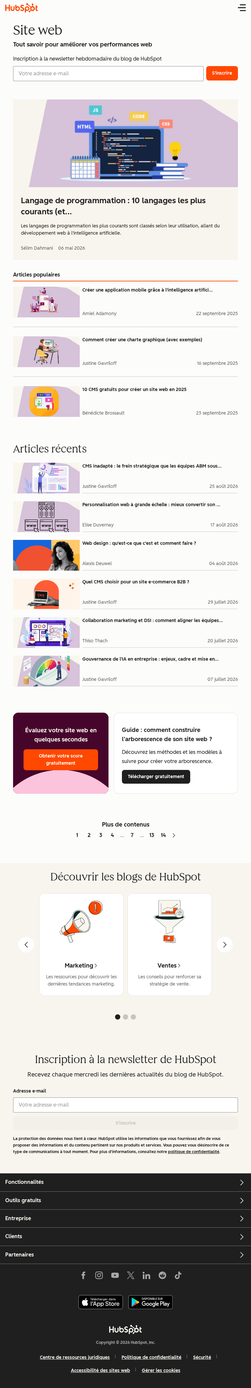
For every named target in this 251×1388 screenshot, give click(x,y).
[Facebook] (83, 1276)
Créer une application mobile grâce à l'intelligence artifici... (147, 290)
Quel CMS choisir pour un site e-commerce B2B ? (135, 582)
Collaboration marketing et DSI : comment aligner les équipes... (152, 620)
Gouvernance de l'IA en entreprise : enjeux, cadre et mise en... (150, 659)
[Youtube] (114, 1276)
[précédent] (26, 944)
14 (163, 835)
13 (151, 835)
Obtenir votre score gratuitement (61, 759)
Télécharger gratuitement (156, 776)
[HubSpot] (125, 1329)
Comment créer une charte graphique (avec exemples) (142, 340)
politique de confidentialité (193, 1151)
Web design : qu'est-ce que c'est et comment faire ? (139, 543)
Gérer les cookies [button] (161, 1370)
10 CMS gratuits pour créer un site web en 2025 (134, 389)
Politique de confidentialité (151, 1357)
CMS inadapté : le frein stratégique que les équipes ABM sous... (152, 466)
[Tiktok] (178, 1276)
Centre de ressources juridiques (75, 1357)
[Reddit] (162, 1276)
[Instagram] (99, 1276)
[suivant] (225, 944)
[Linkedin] (146, 1276)
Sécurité (202, 1357)
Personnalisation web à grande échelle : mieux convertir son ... (151, 504)
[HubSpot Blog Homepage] (21, 8)
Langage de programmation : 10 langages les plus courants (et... (113, 206)
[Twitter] (130, 1276)
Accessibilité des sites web (100, 1370)
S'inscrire (126, 1123)
